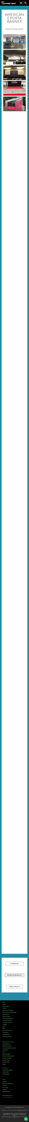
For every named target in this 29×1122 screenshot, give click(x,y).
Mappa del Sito (6, 1091)
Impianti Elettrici (6, 1044)
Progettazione (6, 1074)
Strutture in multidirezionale (9, 1012)
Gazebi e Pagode (6, 1016)
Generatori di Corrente (8, 1042)
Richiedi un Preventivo (7, 1083)
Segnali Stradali (6, 1054)
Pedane (4, 1004)
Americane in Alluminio (7, 1010)
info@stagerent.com (7, 1095)
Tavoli (3, 1026)
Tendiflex (4, 1024)
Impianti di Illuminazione (8, 1056)
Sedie (3, 1028)
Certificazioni (5, 1072)
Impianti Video (6, 1062)
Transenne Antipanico (7, 1018)
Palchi (3, 1002)
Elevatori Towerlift (6, 1058)
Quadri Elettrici (6, 1034)
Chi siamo (4, 1085)
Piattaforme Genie (6, 1036)
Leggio (4, 1064)
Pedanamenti (5, 1014)
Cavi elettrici (5, 1032)
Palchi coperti (5, 1006)
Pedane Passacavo (7, 1046)
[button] (21, 3)
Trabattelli (5, 1050)
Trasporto (4, 1068)
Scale (3, 1052)
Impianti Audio (6, 1060)
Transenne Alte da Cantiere (9, 1048)
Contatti (4, 1089)
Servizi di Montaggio (7, 1070)
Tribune (4, 1008)
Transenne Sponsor (7, 1022)
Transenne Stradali (7, 1020)
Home (3, 1079)
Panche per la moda (7, 1030)
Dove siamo (5, 1087)
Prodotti (4, 1081)
